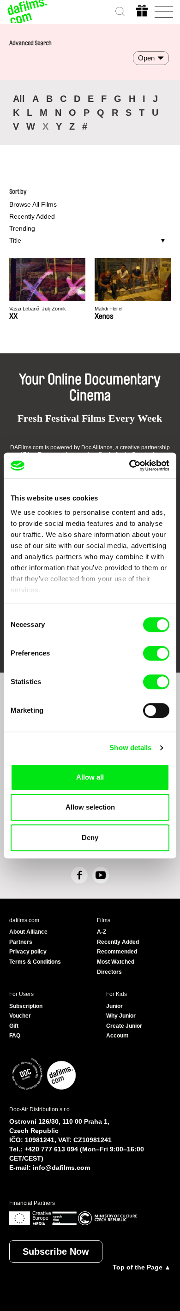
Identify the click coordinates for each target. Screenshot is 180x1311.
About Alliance (28, 932)
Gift (13, 1026)
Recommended (117, 951)
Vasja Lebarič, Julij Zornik (37, 308)
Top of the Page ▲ (142, 1267)
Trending (22, 228)
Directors (109, 972)
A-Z (101, 932)
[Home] (27, 11)
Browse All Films (33, 204)
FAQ (14, 1035)
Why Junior (121, 1016)
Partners (20, 942)
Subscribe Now (56, 1251)
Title (15, 240)
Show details (130, 747)
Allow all (90, 777)
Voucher (20, 1016)
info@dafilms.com (61, 1167)
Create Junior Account (124, 1031)
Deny (90, 837)
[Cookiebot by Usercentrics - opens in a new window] (129, 465)
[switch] (156, 653)
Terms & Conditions (35, 962)
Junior (114, 1006)
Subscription (25, 1006)
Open (146, 58)
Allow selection (90, 807)
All (19, 99)
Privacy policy (28, 951)
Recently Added (32, 216)
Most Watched (115, 962)
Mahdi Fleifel (108, 308)
